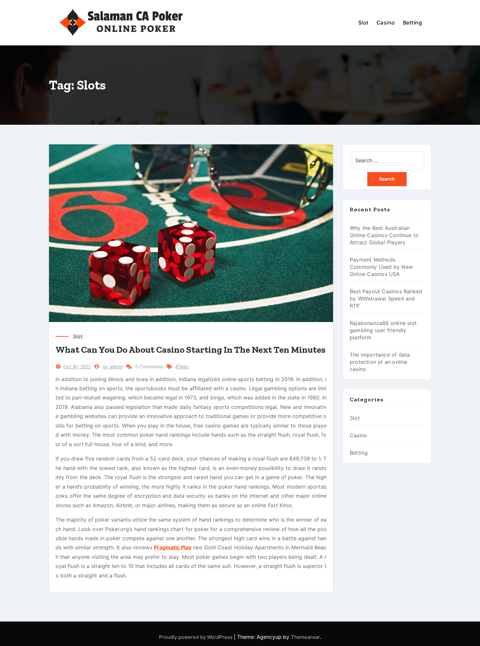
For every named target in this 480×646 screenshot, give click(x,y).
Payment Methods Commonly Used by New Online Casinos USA (381, 266)
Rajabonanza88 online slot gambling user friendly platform (383, 330)
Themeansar (305, 637)
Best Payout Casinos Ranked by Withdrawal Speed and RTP (386, 298)
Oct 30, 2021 (77, 366)
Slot (363, 22)
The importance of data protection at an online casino (380, 361)
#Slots (182, 366)
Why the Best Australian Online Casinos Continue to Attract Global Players (384, 235)
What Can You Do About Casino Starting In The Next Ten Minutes (191, 349)
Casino (385, 22)
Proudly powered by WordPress (196, 637)
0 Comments (149, 366)
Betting (412, 22)
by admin (113, 366)
